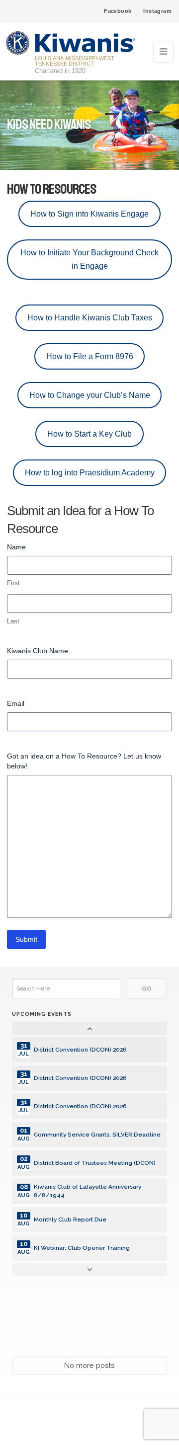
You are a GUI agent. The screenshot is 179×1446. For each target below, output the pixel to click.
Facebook (117, 11)
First (13, 583)
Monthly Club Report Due (70, 1219)
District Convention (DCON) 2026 (80, 1049)
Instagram (157, 11)
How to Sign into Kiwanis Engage (89, 213)
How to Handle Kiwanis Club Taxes (89, 317)
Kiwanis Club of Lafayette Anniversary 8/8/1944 (87, 1191)
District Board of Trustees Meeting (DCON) (95, 1162)
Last (13, 621)
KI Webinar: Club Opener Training (82, 1247)
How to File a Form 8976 (89, 356)
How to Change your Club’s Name (89, 394)
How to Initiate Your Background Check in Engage (89, 259)
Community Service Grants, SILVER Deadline (97, 1134)
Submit (26, 939)
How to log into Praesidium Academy (90, 472)
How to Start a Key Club (89, 433)
